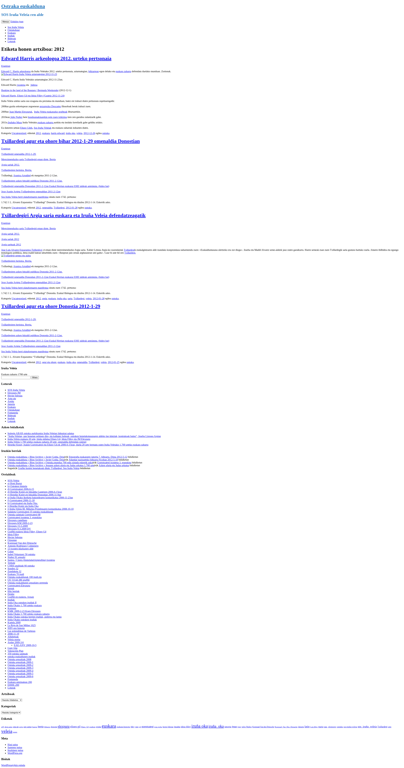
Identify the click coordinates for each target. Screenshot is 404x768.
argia (44, 298)
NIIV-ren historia (16, 628)
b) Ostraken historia (17, 486)
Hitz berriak (13, 591)
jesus (234, 726)
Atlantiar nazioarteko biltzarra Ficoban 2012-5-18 (93, 459)
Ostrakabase (14, 30)
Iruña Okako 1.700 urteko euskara (25, 605)
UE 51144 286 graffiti (19, 580)
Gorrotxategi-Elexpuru (19, 585)
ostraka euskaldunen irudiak (21, 656)
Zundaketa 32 (14, 571)
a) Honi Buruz (15, 483)
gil (140, 727)
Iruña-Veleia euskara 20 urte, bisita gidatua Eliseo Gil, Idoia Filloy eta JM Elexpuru (49, 439)
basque (34, 727)
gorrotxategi (148, 726)
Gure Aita (12, 648)
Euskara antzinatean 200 (20, 682)
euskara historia (123, 727)
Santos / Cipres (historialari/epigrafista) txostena (31, 560)
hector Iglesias (168, 727)
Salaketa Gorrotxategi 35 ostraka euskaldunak (30, 511)
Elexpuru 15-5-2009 (18, 526)
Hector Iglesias (15, 395)
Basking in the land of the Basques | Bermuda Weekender (30, 90)
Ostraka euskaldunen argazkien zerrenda (28, 582)
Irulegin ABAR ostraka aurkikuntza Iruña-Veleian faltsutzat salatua (41, 433)
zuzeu (15, 732)
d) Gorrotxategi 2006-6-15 (21, 489)
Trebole (11, 563)
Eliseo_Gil (85, 727)
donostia (54, 727)
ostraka (105, 133)
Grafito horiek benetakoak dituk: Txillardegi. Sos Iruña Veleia (48, 468)
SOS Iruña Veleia (16, 390)
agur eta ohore (49, 362)
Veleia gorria (14, 639)
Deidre (11, 594)
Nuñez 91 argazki (16, 557)
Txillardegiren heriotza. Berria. (16, 170)
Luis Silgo (314, 727)
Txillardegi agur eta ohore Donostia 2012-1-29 (50, 306)
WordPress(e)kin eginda (13, 765)
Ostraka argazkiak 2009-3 (20, 668)
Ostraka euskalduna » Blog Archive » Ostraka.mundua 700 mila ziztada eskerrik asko (50, 462)
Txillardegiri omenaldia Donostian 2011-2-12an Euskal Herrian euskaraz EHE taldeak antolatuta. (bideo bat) (55, 186)
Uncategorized (19, 133)
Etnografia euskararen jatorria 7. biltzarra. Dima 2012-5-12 (98, 457)
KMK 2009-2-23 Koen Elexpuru (24, 611)
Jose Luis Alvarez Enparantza (16, 250)
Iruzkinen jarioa (15, 750)
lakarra (301, 727)
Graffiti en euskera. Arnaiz (21, 597)
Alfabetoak (13, 636)
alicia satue (8, 727)
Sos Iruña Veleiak (42, 128)
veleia (79, 133)
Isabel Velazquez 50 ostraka (21, 554)
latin (307, 726)
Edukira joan (17, 21)
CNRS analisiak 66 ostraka (21, 565)
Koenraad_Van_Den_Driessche (286, 727)
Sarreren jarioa (15, 747)
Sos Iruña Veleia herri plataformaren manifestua (24, 197)
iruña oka (70, 133)
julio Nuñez (247, 727)
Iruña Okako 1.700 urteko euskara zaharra (29, 614)
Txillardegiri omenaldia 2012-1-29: (18, 154)
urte (389, 727)
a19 (2, 727)
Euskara (12, 33)
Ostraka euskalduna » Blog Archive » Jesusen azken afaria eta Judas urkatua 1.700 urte (51, 465)
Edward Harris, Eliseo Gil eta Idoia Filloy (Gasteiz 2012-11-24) (33, 95)
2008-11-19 (13, 634)
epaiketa (92, 727)
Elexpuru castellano (17, 520)
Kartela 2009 (14, 622)
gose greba (158, 727)
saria (70, 298)
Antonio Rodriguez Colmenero (23, 545)
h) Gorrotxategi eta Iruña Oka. (23, 503)
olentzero (332, 727)
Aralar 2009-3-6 (16, 642)
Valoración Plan (15, 651)
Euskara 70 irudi (16, 574)
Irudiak (11, 35)
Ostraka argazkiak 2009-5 (20, 673)
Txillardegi (59, 207)
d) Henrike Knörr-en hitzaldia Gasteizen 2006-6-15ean (35, 492)
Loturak (11, 41)
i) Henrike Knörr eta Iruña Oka (23, 506)
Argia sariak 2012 (10, 239)
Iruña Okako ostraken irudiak (22, 619)
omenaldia (47, 207)
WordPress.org (15, 753)
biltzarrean (93, 71)
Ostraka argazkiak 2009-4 (20, 670)
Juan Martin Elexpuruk (20, 111)
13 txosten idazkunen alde (20, 548)
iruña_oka (216, 726)
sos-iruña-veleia (350, 727)
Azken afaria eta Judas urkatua (114, 465)
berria (41, 726)
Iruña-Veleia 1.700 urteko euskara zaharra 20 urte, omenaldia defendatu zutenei (47, 442)
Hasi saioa (13, 744)
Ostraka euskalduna (23, 6)
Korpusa (12, 608)
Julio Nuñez (16, 117)
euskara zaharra (123, 71)
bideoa (33, 85)
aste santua (28, 727)
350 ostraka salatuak (18, 653)
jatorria (227, 726)
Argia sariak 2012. (10, 164)
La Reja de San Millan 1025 (22, 625)
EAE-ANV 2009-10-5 (25, 645)
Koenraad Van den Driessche (22, 543)
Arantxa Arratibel (22, 175)
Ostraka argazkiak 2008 (19, 659)
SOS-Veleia (13, 480)
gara (136, 727)
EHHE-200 (13, 685)
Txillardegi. (130, 252)
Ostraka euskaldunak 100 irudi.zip (25, 577)
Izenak (11, 588)
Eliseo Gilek (26, 128)
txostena (21, 85)
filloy (133, 727)
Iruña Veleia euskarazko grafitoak (50, 111)
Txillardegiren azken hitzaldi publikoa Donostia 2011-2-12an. (31, 180)
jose (239, 727)
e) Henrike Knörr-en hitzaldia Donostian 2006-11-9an (34, 494)
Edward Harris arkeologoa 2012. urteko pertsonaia (56, 58)
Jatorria (11, 404)
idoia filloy (186, 726)
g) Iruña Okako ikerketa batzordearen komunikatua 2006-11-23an (40, 497)
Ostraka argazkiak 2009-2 (20, 665)
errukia (98, 727)
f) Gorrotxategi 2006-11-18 (21, 500)
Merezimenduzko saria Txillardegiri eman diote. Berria (28, 159)
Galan (11, 551)
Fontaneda (13, 412)
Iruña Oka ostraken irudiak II (22, 602)
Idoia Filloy (13, 534)
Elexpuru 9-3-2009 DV (19, 528)
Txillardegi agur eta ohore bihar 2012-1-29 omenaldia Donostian (70, 141)
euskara (46, 133)
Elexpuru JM (14, 392)
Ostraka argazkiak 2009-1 (20, 662)
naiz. (325, 727)
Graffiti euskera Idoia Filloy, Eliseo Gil (27, 531)
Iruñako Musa (14, 122)
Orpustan (12, 540)
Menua (6, 22)
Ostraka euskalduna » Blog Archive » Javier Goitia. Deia (36, 457)
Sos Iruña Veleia (16, 27)
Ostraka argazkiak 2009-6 (20, 676)
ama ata (16, 727)
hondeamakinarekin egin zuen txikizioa (47, 117)
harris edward (58, 133)
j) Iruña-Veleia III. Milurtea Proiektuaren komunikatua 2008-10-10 (41, 509)
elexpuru (64, 726)
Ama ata (12, 398)
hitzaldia (177, 727)
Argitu (11, 401)
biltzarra (47, 727)
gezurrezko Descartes (50, 106)
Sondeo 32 (13, 568)
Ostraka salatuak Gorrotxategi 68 (24, 514)
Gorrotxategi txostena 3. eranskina (114, 462)
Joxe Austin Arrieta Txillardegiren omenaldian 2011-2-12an (30, 191)
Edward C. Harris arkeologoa (16, 71)
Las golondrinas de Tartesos (21, 631)
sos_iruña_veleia (367, 726)
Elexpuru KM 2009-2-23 (20, 523)
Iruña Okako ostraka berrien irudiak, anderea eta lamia (35, 616)
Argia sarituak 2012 (11, 244)
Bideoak (12, 38)
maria (320, 727)
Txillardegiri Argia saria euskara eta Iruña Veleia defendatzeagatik (73, 215)
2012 (38, 133)
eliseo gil (75, 726)
